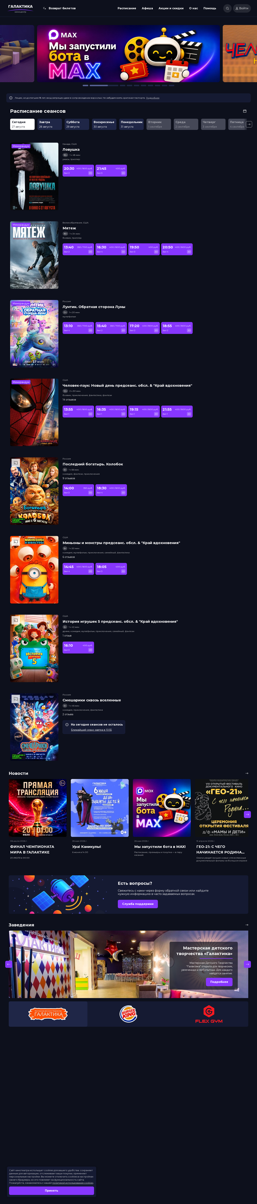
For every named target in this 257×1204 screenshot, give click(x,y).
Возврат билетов (62, 8)
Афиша (147, 8)
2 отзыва (68, 714)
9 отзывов (69, 478)
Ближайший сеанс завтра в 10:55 (91, 729)
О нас (193, 8)
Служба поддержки (138, 904)
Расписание (127, 8)
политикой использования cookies (72, 1182)
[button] (36, 55)
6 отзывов (69, 557)
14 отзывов (69, 399)
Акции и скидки (171, 8)
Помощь (210, 8)
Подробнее (152, 98)
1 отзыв (67, 635)
